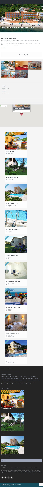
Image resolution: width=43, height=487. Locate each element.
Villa (8, 154)
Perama (16, 383)
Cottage (9, 284)
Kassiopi (9, 361)
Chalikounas (36, 378)
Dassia (9, 335)
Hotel (9, 206)
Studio (13, 336)
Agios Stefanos (15, 378)
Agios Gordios (20, 376)
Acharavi (9, 179)
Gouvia (19, 380)
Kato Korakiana (34, 380)
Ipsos (9, 309)
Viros (31, 383)
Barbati (29, 378)
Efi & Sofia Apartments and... (12, 333)
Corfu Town (3, 380)
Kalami (24, 380)
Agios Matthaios (3, 378)
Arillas (9, 257)
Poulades (19, 383)
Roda (22, 383)
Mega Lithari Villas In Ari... (12, 255)
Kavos (39, 380)
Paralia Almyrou (4, 383)
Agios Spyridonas (10, 378)
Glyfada (16, 380)
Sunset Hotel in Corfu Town (12, 203)
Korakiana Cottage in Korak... (13, 281)
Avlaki (26, 378)
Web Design (14, 484)
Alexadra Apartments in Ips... (13, 307)
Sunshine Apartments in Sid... (13, 229)
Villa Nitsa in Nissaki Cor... (12, 151)
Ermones (9, 380)
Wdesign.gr (20, 484)
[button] (21, 114)
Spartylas (27, 383)
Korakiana (9, 283)
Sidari (9, 231)
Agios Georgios (14, 376)
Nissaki (9, 153)
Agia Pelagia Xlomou (8, 376)
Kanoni (27, 380)
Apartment (9, 180)
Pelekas (13, 383)
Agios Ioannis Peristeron (32, 376)
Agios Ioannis (25, 376)
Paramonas (9, 383)
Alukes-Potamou (11, 205)
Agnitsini (20, 378)
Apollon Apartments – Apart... (13, 359)
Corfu (2, 28)
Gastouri (13, 380)
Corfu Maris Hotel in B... (18, 108)
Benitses (5, 28)
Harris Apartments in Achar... (12, 177)
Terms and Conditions (8, 485)
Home (2, 485)
